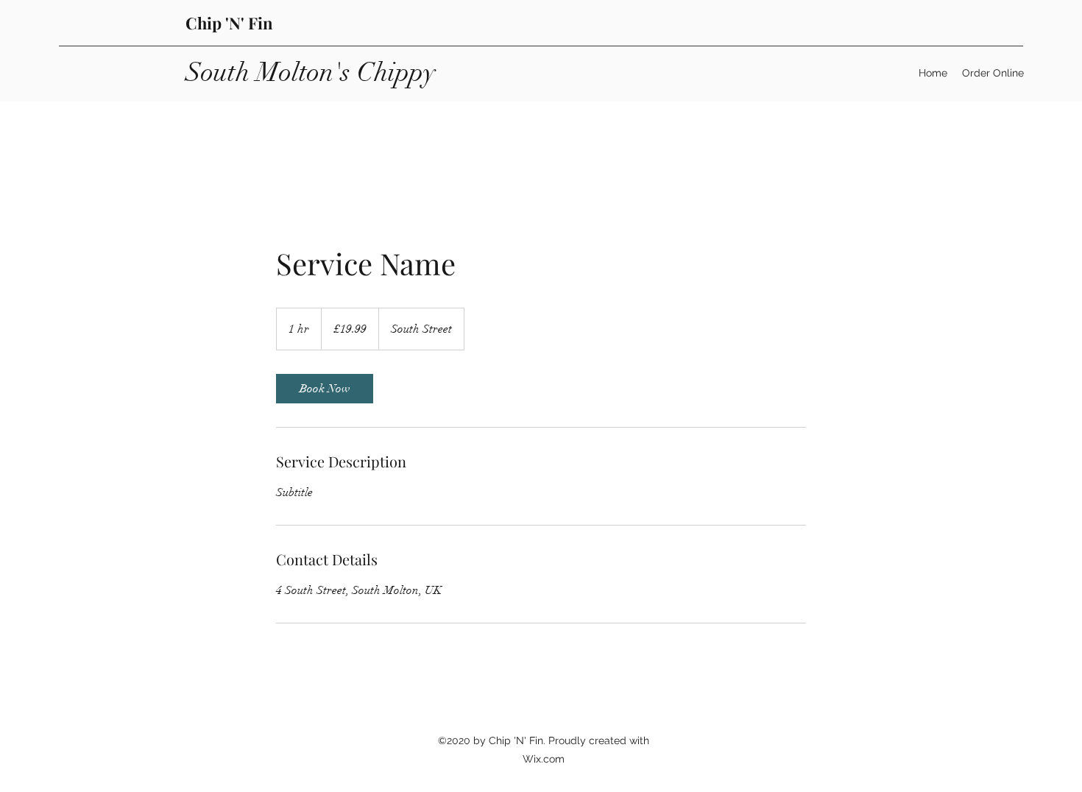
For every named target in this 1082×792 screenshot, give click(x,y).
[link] (324, 388)
